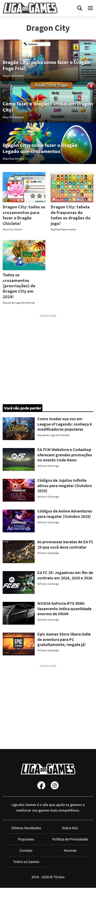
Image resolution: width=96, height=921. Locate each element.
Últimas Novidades (26, 828)
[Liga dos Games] (30, 8)
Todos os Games (26, 861)
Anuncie (70, 850)
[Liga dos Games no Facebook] (41, 785)
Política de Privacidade (70, 839)
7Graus (59, 876)
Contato (26, 850)
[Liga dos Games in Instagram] (55, 785)
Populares (26, 839)
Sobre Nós (70, 828)
